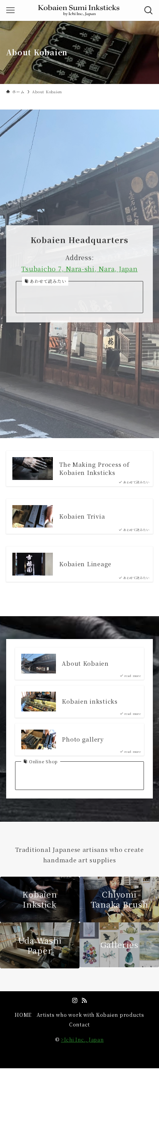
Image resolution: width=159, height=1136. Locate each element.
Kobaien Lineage (85, 564)
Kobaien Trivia (82, 516)
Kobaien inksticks (90, 701)
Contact (79, 1024)
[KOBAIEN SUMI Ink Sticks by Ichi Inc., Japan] (80, 10)
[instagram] (74, 1000)
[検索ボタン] (148, 10)
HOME (23, 1014)
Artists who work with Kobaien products (90, 1014)
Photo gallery (83, 739)
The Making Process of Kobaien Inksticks (94, 468)
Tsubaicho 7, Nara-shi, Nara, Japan (79, 268)
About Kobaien (85, 663)
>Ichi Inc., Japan (82, 1039)
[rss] (84, 1000)
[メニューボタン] (10, 10)
